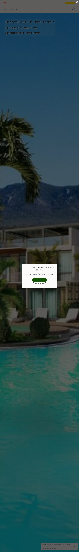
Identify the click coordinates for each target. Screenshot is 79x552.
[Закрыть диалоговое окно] (77, 2)
